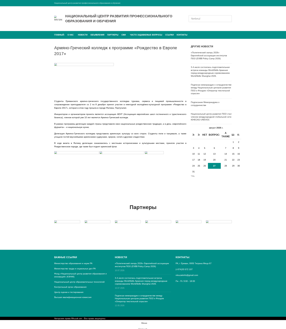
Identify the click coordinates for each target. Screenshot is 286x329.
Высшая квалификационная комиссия (72, 297)
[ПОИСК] (228, 18)
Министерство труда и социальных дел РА (75, 268)
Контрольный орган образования (70, 287)
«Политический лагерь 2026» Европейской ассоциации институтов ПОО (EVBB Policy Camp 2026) (209, 55)
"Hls (193, 176)
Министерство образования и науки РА (73, 263)
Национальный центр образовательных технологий (79, 282)
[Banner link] (67, 226)
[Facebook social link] (230, 3)
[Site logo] (58, 18)
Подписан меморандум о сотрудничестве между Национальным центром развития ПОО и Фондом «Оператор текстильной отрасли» (139, 298)
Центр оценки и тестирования (68, 292)
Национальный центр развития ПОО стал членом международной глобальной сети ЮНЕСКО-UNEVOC (211, 117)
